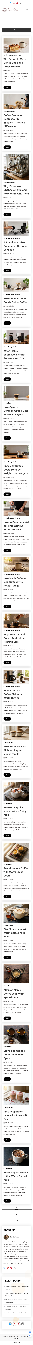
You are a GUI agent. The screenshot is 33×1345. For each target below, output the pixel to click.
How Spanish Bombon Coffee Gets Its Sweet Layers (16, 411)
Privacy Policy (16, 1342)
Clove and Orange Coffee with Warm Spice (14, 1054)
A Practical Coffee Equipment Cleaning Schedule (15, 246)
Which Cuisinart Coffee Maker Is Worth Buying (13, 694)
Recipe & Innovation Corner (13, 55)
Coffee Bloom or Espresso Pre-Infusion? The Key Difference (16, 1294)
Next (17, 1220)
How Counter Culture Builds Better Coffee (17, 1313)
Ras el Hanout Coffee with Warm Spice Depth (16, 872)
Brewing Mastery (9, 111)
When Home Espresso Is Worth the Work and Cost (14, 355)
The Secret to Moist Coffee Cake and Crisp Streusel (15, 63)
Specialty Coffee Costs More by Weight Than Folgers (16, 470)
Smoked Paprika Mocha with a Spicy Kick (15, 811)
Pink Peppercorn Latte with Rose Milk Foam (15, 1115)
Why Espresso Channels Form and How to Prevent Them (16, 190)
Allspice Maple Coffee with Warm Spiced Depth (14, 994)
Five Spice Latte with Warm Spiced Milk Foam (16, 933)
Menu (17, 30)
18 (17, 1217)
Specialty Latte (8, 742)
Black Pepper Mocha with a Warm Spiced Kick (16, 1176)
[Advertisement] (10, 20)
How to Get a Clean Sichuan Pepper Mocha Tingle (15, 750)
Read (7, 87)
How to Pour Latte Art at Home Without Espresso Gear (16, 526)
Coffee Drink (8, 403)
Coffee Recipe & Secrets (12, 238)
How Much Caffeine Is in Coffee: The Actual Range (15, 582)
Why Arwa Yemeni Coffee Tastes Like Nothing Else (14, 638)
